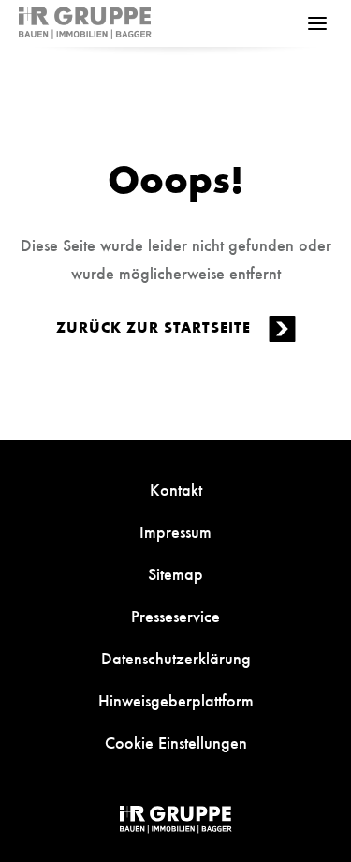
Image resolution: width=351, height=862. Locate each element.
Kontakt (176, 489)
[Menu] (317, 23)
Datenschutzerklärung (176, 657)
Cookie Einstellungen (176, 742)
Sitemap (175, 573)
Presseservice (175, 615)
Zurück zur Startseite (156, 326)
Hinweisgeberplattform (176, 700)
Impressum (175, 531)
